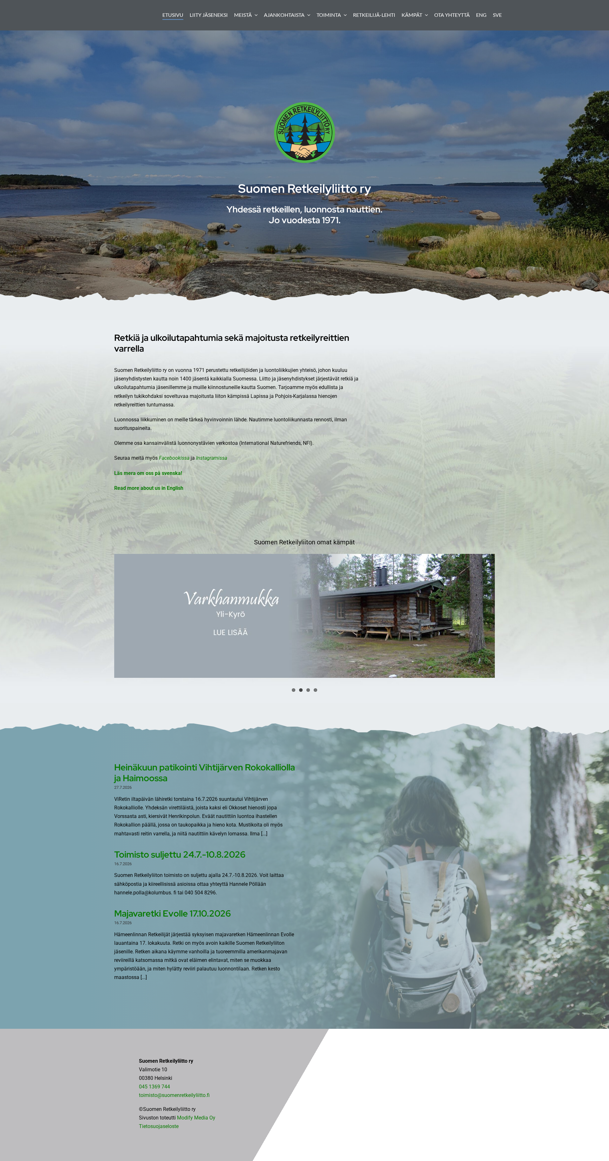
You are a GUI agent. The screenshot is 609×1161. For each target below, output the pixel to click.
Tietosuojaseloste (159, 1126)
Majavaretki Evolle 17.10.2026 (172, 913)
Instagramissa (211, 458)
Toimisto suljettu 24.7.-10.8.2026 (180, 854)
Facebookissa (175, 458)
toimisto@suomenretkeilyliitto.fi (174, 1095)
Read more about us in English (148, 488)
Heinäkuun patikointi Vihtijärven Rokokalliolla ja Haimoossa (204, 772)
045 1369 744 (154, 1087)
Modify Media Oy (196, 1118)
